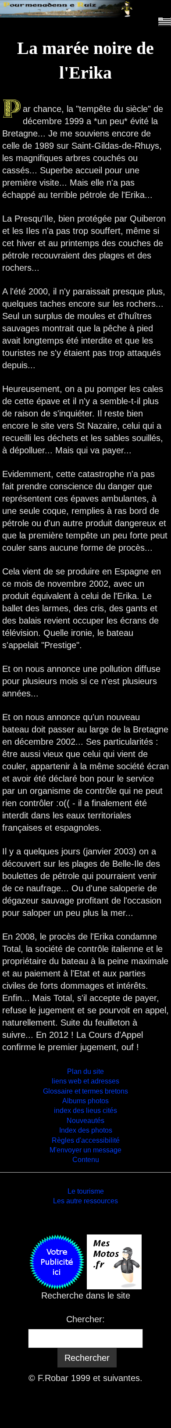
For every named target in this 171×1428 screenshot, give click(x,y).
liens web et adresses (85, 1081)
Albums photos (85, 1101)
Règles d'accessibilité (86, 1140)
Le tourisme (86, 1191)
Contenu (85, 1159)
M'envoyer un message (85, 1150)
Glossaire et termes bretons (85, 1091)
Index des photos (85, 1130)
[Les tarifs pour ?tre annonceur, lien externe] (56, 1261)
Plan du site (85, 1071)
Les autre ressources (85, 1201)
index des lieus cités (85, 1110)
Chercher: (85, 1319)
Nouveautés (85, 1120)
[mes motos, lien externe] (114, 1261)
